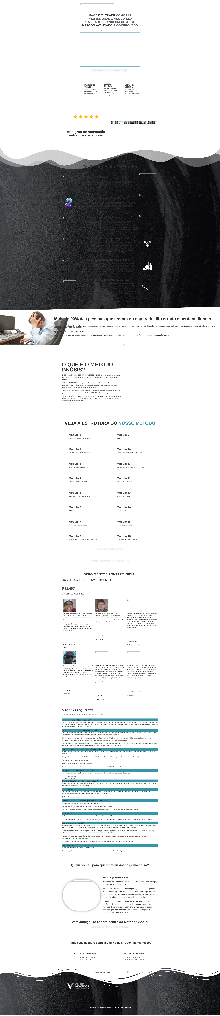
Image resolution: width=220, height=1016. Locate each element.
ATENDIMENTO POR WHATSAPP (86, 954)
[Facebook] (106, 1003)
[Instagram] (110, 1003)
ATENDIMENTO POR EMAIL (134, 954)
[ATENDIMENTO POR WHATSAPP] (86, 949)
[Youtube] (113, 1003)
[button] (134, 126)
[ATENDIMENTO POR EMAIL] (134, 949)
